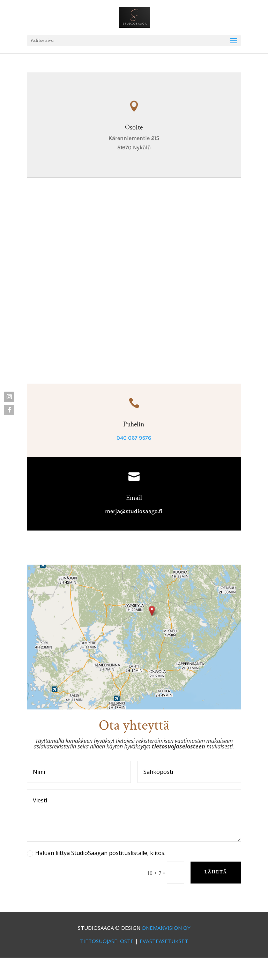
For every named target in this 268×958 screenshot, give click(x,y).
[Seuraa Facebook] (9, 410)
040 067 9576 (134, 437)
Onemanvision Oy (166, 927)
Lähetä (215, 872)
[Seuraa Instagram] (9, 397)
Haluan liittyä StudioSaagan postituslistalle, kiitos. (100, 853)
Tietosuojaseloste (107, 940)
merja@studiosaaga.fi (134, 511)
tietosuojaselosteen (178, 746)
